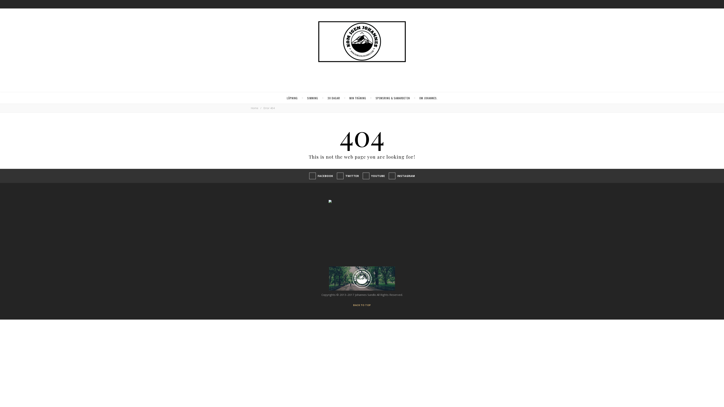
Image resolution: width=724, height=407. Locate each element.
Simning (312, 98)
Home (254, 108)
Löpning (292, 98)
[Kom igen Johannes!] (362, 41)
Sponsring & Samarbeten (393, 98)
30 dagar (333, 98)
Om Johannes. (428, 98)
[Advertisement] (284, 228)
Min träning (357, 98)
